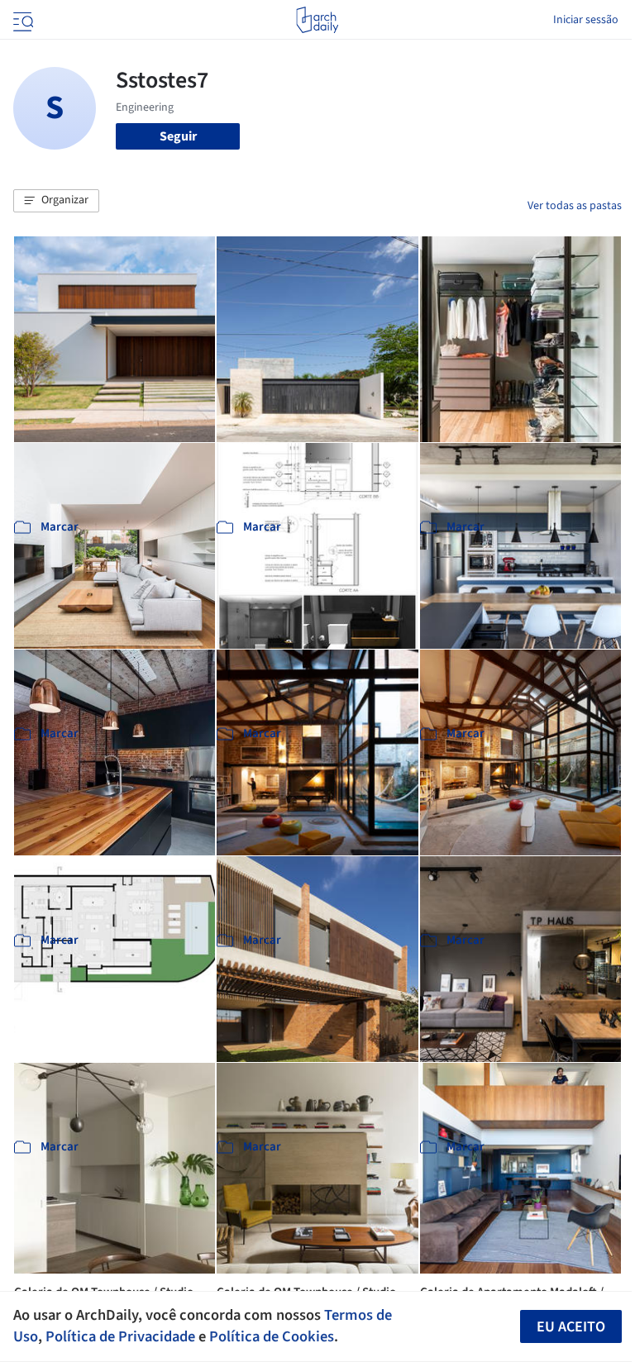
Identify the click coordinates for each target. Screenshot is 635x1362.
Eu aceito (571, 1327)
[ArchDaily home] (317, 20)
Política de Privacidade (120, 1336)
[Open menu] (21, 19)
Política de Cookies (271, 1336)
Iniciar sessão (585, 20)
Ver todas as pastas (575, 206)
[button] (56, 200)
